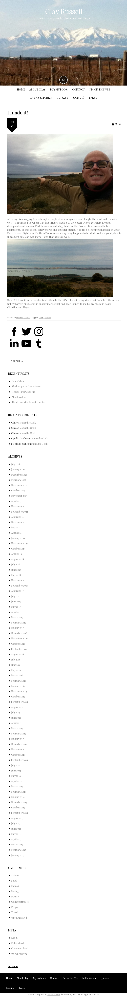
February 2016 (18, 680)
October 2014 (18, 754)
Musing (15, 891)
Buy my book (58, 89)
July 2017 (15, 596)
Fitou (41, 317)
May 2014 (16, 775)
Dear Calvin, (18, 381)
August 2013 (17, 818)
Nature (15, 896)
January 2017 (17, 627)
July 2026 (16, 464)
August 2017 (17, 590)
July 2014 (15, 765)
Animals (15, 875)
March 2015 (17, 728)
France (47, 317)
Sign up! (78, 97)
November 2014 (19, 749)
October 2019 (18, 548)
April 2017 (16, 612)
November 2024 (19, 485)
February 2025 (18, 479)
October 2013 (18, 807)
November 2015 (19, 691)
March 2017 (17, 617)
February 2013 (18, 849)
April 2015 (16, 723)
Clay (118, 124)
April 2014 (16, 781)
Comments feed (19, 948)
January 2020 (18, 538)
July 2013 (15, 823)
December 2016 (19, 633)
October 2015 (18, 696)
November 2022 (19, 506)
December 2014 (19, 744)
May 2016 (16, 670)
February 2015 (18, 733)
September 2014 (19, 760)
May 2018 (16, 575)
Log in (14, 937)
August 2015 (17, 707)
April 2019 (16, 553)
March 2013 (17, 844)
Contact (78, 89)
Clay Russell (64, 11)
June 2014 (16, 770)
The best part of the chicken (26, 386)
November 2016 (19, 638)
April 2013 (16, 839)
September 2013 (19, 812)
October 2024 (18, 490)
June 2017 (16, 601)
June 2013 (16, 828)
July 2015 (15, 712)
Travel (27, 317)
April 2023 (16, 501)
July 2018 (16, 564)
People (15, 907)
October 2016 (18, 643)
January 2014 (17, 797)
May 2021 (16, 527)
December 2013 (19, 802)
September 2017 (19, 585)
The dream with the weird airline (28, 402)
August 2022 (17, 516)
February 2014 (18, 791)
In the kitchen (41, 97)
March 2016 (17, 675)
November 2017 (19, 580)
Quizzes (62, 97)
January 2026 (18, 469)
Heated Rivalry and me (23, 391)
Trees (93, 97)
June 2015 (16, 717)
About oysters (19, 397)
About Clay (37, 89)
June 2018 (16, 569)
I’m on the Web (99, 89)
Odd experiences (20, 901)
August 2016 (17, 654)
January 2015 (17, 738)
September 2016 (19, 649)
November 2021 (19, 522)
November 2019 (19, 543)
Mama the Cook (28, 422)
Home (21, 89)
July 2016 (16, 659)
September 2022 (19, 511)
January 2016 (18, 686)
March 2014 (17, 786)
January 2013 (17, 855)
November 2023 (19, 495)
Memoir (19, 317)
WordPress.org (19, 953)
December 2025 (19, 474)
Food (14, 880)
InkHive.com (53, 994)
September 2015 (19, 701)
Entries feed (17, 943)
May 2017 (16, 606)
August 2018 (17, 559)
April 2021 (16, 532)
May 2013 (16, 834)
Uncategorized (19, 917)
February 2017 (18, 622)
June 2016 (16, 664)
